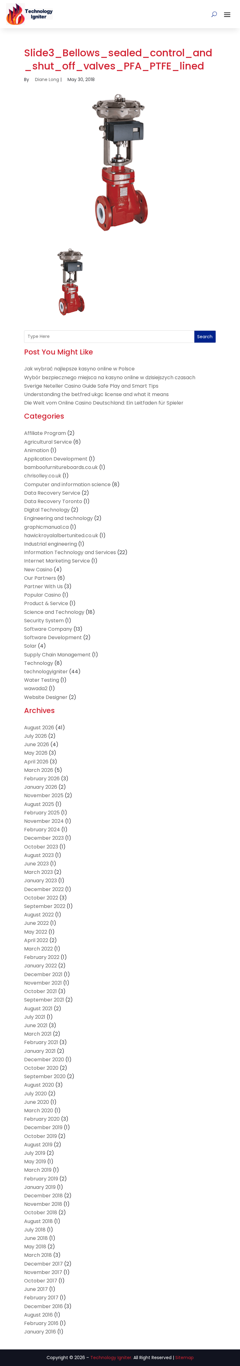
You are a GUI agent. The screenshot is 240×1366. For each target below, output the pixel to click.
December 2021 (43, 974)
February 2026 (42, 778)
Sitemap (184, 1357)
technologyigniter (46, 671)
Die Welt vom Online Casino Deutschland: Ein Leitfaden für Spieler (103, 402)
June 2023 (36, 863)
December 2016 (43, 1306)
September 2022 (44, 906)
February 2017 (41, 1297)
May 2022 (35, 931)
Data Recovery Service (52, 493)
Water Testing (41, 680)
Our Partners (40, 578)
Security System (44, 620)
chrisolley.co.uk (42, 475)
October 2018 (40, 1212)
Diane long (47, 79)
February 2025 (42, 812)
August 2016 (38, 1314)
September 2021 (44, 999)
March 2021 (38, 1033)
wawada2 (36, 688)
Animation (36, 450)
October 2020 (41, 1068)
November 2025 (43, 795)
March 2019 (38, 1170)
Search (204, 337)
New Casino (38, 569)
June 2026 (36, 744)
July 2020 (35, 1093)
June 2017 (36, 1289)
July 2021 (34, 1017)
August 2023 (39, 855)
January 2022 (40, 965)
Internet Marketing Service (57, 560)
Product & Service (46, 603)
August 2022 (39, 914)
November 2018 (43, 1204)
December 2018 (43, 1195)
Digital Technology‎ (47, 509)
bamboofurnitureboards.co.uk (61, 467)
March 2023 (38, 872)
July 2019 (34, 1153)
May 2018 (35, 1246)
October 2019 (40, 1136)
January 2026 (40, 787)
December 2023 (44, 838)
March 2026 (38, 770)
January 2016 (40, 1331)
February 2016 (41, 1323)
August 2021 (38, 1008)
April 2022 (36, 940)
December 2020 (44, 1059)
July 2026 (35, 736)
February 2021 (41, 1042)
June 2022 (36, 923)
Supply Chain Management (57, 654)
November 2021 (43, 982)
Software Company (48, 629)
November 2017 (43, 1272)
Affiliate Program (45, 433)
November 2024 (44, 821)
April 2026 (36, 761)
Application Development (56, 458)
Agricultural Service (48, 442)
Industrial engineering (50, 544)
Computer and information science (67, 484)
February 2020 (42, 1119)
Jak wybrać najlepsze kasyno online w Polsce (79, 368)
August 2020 (39, 1084)
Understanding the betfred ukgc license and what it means (96, 394)
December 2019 (43, 1127)
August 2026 (39, 727)
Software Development (53, 637)
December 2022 (44, 889)
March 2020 (38, 1110)
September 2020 (45, 1076)
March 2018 (38, 1255)
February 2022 (41, 957)
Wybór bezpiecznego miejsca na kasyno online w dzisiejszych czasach (109, 377)
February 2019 (41, 1178)
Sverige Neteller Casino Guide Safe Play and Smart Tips (91, 386)
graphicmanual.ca (46, 527)
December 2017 (43, 1263)
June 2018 (36, 1238)
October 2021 (40, 991)
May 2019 (35, 1161)
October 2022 (41, 897)
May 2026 (36, 753)
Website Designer (46, 697)
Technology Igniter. (111, 1357)
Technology (38, 663)
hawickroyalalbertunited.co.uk (61, 535)
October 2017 (40, 1280)
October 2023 (41, 846)
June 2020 (36, 1102)
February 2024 (42, 829)
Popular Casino (42, 595)
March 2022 (38, 948)
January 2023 (40, 880)
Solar (30, 646)
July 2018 (35, 1229)
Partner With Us (43, 586)
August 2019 (38, 1144)
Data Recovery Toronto (53, 501)
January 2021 (40, 1051)
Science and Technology (54, 612)
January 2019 (40, 1187)
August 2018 (38, 1221)
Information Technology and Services (70, 552)
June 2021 (36, 1025)
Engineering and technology (58, 518)
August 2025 (39, 804)
